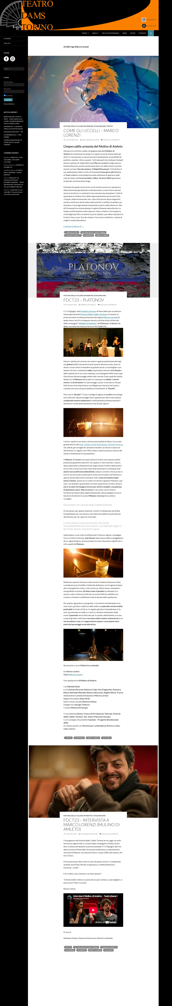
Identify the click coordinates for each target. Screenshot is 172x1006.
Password (7, 89)
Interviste (142, 33)
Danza (94, 33)
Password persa (9, 104)
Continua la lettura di (73, 226)
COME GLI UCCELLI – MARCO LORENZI (91, 132)
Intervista (82, 950)
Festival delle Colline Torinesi (93, 232)
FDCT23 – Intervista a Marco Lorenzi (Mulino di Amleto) (91, 824)
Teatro (84, 33)
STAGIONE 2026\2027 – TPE (13, 132)
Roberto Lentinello (88, 305)
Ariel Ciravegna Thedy (90, 140)
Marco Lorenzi (102, 235)
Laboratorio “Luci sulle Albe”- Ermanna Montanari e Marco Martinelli (13, 192)
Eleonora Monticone (89, 834)
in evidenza (88, 235)
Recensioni (88, 126)
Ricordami (9, 96)
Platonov (107, 738)
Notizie (132, 33)
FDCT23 (68, 947)
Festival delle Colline (73, 126)
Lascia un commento (111, 140)
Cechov (69, 738)
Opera (124, 33)
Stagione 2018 (100, 295)
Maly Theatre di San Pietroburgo (93, 444)
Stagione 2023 (100, 126)
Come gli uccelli (72, 232)
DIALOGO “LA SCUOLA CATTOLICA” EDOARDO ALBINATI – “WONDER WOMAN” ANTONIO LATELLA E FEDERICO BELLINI (14, 182)
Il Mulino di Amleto (73, 235)
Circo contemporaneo (110, 33)
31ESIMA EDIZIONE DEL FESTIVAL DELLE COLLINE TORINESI (13, 142)
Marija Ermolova (115, 444)
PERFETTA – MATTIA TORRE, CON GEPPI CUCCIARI (13, 159)
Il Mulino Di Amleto (87, 323)
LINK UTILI (7, 43)
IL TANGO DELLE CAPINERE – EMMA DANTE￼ (13, 172)
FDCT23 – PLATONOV (83, 299)
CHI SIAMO (7, 38)
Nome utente (8, 82)
